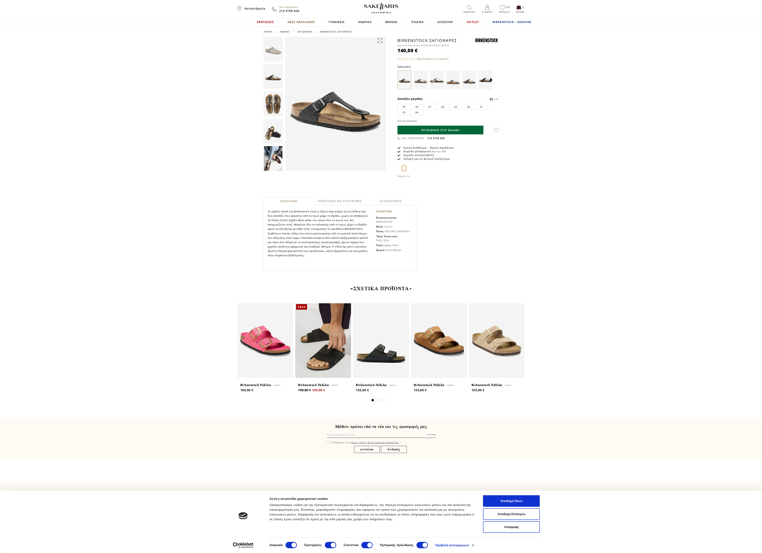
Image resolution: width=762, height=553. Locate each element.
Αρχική (268, 31)
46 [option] (416, 112)
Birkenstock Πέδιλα (255, 385)
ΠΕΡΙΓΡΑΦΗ (289, 201)
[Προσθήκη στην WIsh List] (289, 307)
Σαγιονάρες (305, 31)
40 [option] (468, 107)
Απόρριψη (511, 527)
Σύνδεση (487, 12)
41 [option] (481, 107)
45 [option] (403, 112)
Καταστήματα (254, 8)
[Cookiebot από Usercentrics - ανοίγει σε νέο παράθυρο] (243, 545)
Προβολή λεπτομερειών (452, 545)
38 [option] (442, 107)
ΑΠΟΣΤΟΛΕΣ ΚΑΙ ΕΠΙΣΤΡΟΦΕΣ (340, 201)
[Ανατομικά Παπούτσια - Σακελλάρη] (381, 8)
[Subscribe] (437, 436)
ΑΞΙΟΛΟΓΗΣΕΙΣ (391, 201)
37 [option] (429, 107)
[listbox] (448, 109)
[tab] (289, 201)
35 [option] (403, 107)
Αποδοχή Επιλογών (511, 514)
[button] (491, 80)
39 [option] (455, 107)
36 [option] (416, 107)
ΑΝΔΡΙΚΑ (285, 31)
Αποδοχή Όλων (511, 501)
